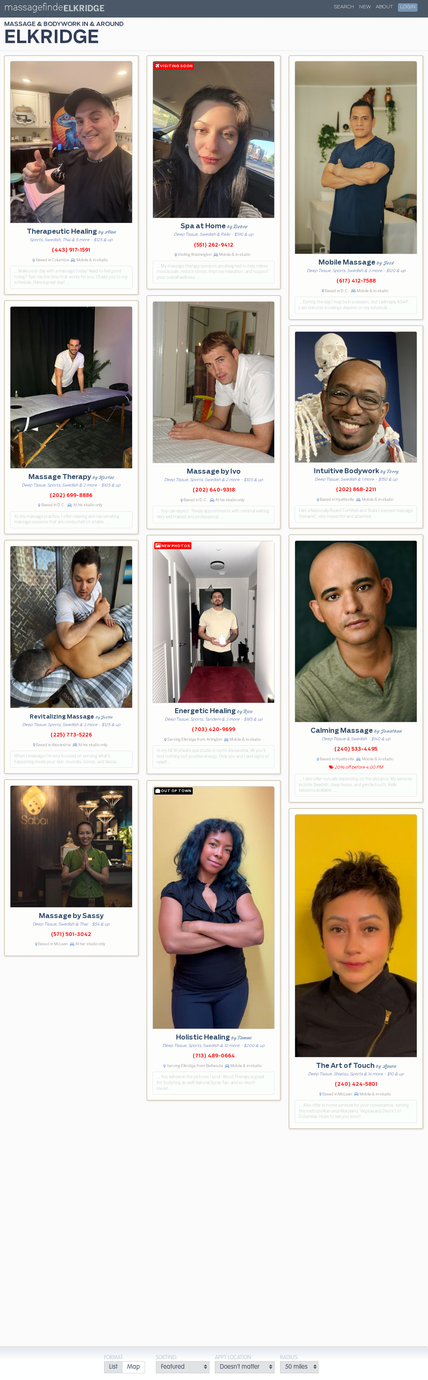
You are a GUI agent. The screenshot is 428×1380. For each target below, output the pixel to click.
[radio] (113, 1367)
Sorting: (167, 1357)
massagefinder (35, 9)
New (365, 7)
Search (344, 7)
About (384, 7)
